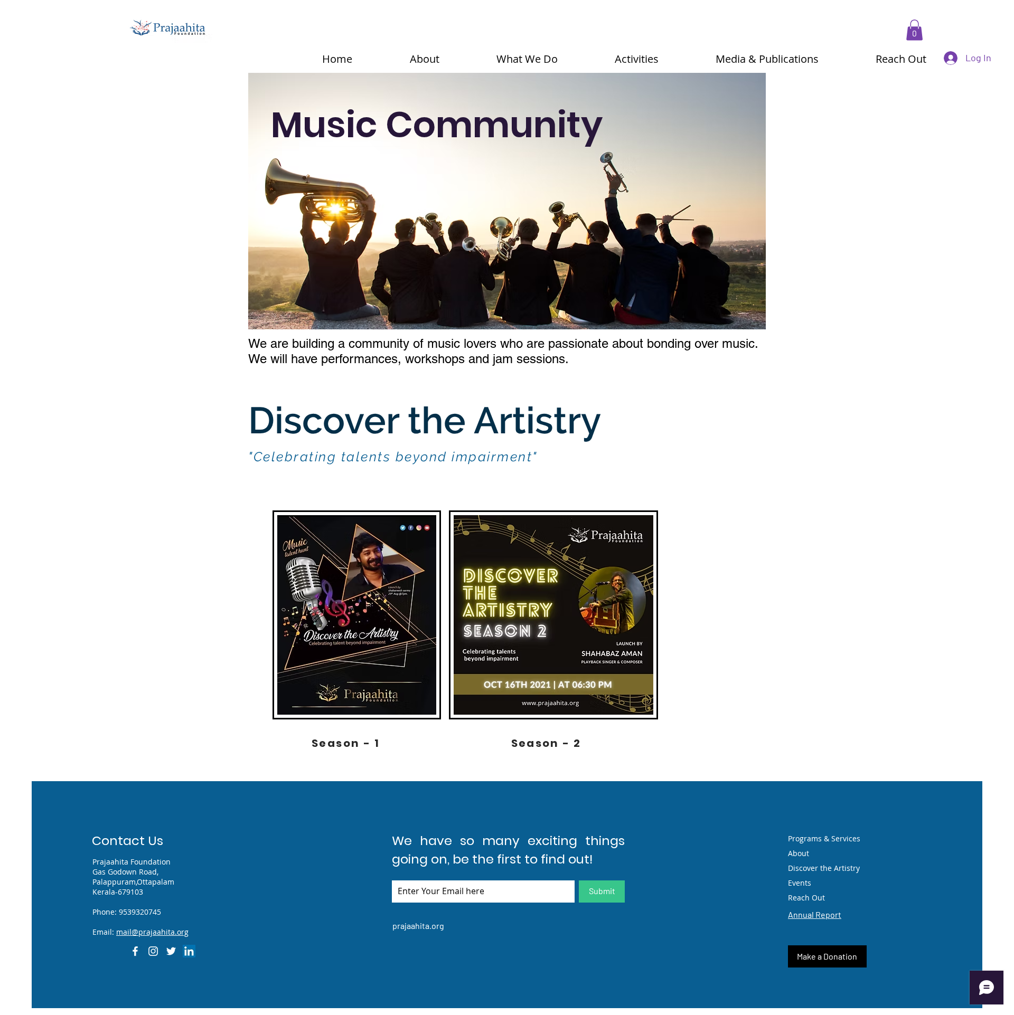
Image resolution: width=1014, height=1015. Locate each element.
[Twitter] (171, 951)
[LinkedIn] (189, 951)
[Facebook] (135, 951)
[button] (914, 30)
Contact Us (127, 840)
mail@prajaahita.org (152, 932)
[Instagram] (153, 951)
